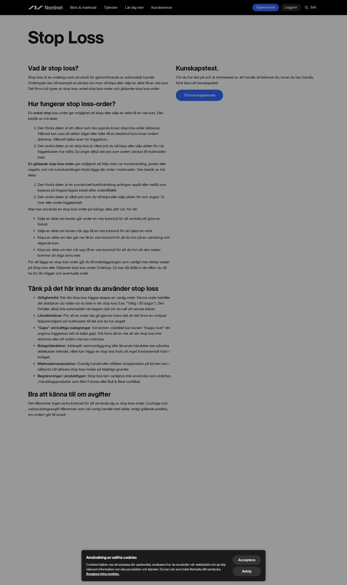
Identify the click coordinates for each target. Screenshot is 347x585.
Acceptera (246, 560)
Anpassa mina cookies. (102, 574)
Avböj (246, 571)
